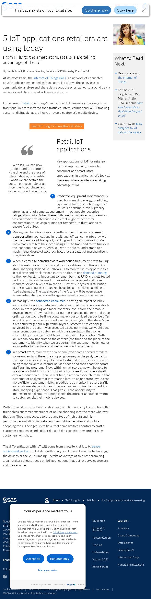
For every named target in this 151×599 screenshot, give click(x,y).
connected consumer (50, 301)
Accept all (33, 559)
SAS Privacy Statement (65, 532)
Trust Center (102, 589)
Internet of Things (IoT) (49, 78)
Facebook (5, 578)
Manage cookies (48, 570)
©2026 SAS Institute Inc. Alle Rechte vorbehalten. (30, 593)
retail (26, 103)
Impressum (84, 589)
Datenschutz (35, 589)
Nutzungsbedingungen (60, 589)
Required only (60, 559)
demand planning (95, 273)
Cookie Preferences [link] (13, 589)
